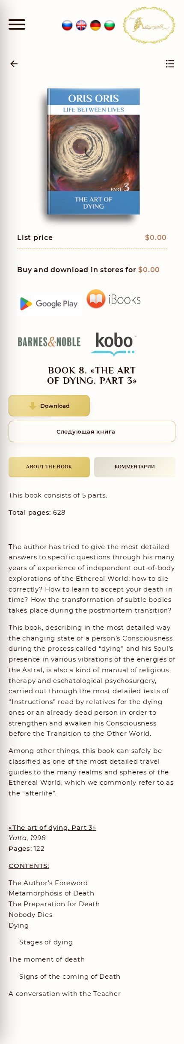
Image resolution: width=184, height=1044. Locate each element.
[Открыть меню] (17, 25)
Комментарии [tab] (135, 467)
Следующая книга (86, 431)
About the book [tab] (49, 467)
